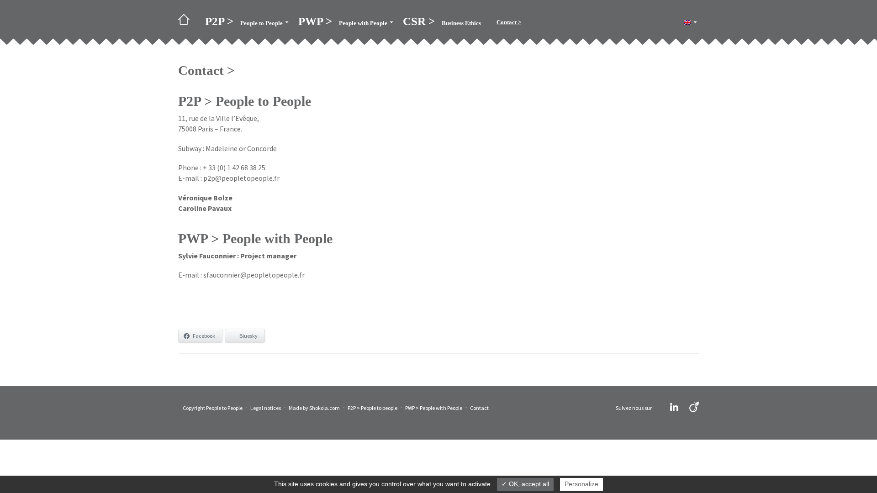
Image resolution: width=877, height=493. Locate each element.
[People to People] (187, 22)
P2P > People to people (372, 407)
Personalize (581, 484)
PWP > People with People (433, 407)
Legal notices (265, 407)
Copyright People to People (213, 407)
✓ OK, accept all (525, 484)
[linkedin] (674, 407)
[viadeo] (694, 407)
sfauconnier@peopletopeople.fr (254, 274)
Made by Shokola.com (314, 407)
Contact (479, 407)
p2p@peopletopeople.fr (241, 178)
